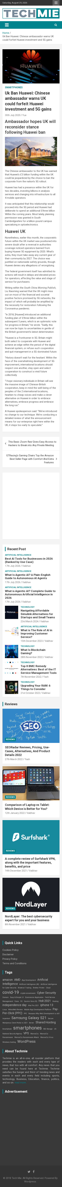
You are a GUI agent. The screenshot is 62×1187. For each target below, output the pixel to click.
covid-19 (10, 992)
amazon (7, 979)
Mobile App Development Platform (37, 1010)
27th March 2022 (14, 759)
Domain (5, 997)
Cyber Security (46, 992)
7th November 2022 (31, 676)
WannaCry (34, 1034)
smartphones (27, 1028)
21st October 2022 (30, 693)
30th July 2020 (12, 115)
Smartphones (14, 87)
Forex (17, 1001)
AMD (17, 979)
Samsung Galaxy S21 (29, 1018)
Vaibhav (26, 566)
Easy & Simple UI (17, 997)
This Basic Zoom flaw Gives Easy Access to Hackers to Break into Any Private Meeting (32, 443)
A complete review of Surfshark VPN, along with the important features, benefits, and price (30, 862)
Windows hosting (9, 1042)
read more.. (21, 1082)
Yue (24, 115)
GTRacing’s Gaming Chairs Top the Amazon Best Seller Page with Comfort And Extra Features (30, 459)
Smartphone (7, 1029)
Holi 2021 (45, 1001)
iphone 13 (46, 1005)
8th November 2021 (15, 924)
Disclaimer (8, 954)
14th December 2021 (16, 870)
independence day (14, 1005)
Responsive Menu (56, 3)
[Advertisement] (31, 506)
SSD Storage (48, 1029)
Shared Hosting (46, 1022)
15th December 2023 (32, 641)
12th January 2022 (15, 813)
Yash (46, 676)
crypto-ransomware (28, 993)
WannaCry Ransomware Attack (26, 1037)
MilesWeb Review (15, 1010)
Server (31, 1023)
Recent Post (16, 549)
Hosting (55, 1001)
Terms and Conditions (14, 963)
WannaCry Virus (46, 1037)
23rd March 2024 (29, 621)
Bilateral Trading (24, 988)
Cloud (48, 988)
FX (21, 1001)
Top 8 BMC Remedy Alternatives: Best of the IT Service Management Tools (39, 669)
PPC (25, 1013)
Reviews (11, 704)
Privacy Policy (9, 958)
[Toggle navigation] (6, 25)
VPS (26, 1033)
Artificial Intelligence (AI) (29, 984)
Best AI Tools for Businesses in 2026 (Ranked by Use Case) (29, 560)
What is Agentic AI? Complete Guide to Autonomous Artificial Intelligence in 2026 (30, 594)
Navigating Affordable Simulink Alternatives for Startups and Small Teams (38, 614)
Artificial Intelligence (18, 555)
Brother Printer (38, 988)
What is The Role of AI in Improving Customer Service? (36, 634)
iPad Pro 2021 (33, 1005)
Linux (4, 1010)
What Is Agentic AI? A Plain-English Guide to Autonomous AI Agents (27, 576)
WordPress (26, 1041)
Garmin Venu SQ (30, 1001)
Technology (28, 607)
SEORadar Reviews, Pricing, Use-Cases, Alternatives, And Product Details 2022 (27, 751)
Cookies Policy (10, 950)
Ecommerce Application (34, 997)
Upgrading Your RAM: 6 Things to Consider (35, 687)
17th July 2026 (12, 566)
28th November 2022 (32, 657)
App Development (29, 980)
